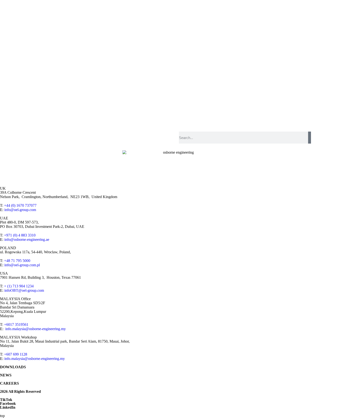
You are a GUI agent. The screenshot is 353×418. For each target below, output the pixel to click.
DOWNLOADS (13, 367)
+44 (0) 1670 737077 (20, 205)
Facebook (8, 403)
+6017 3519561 (16, 324)
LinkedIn (7, 407)
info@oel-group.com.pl (22, 265)
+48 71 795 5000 (17, 261)
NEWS (6, 375)
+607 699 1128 (15, 354)
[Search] (309, 138)
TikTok (6, 400)
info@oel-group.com (20, 210)
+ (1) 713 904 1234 (19, 286)
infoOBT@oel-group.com (24, 290)
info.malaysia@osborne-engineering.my (35, 329)
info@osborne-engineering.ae (26, 239)
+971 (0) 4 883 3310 (20, 235)
